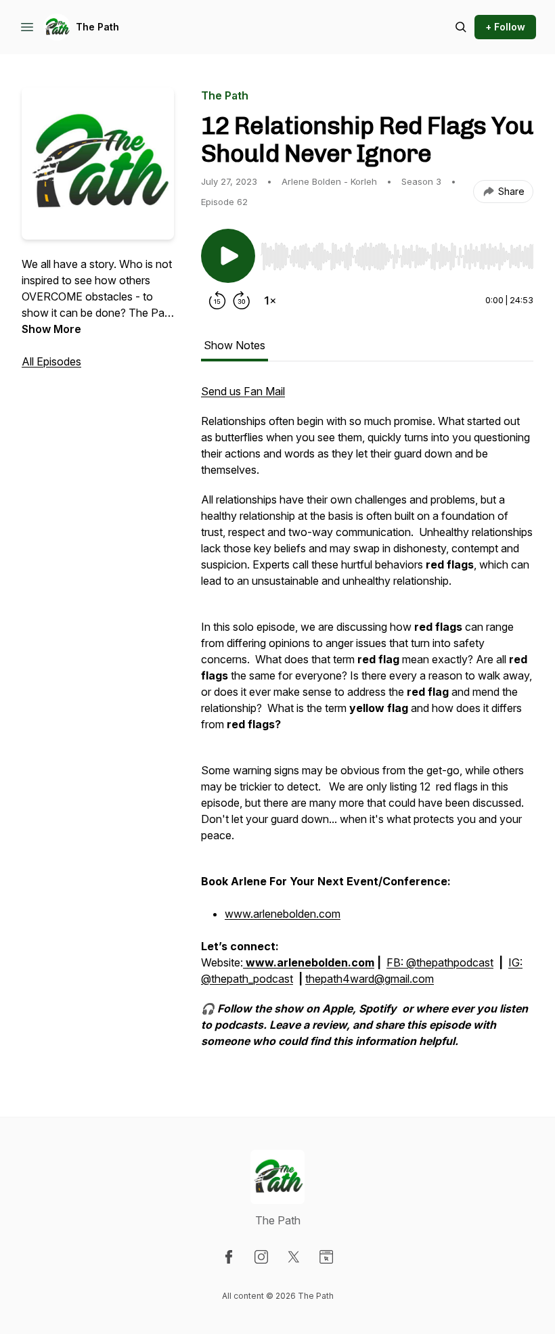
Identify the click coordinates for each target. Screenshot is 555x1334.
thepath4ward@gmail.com (369, 978)
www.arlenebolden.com (282, 913)
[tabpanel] (367, 723)
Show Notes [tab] (234, 345)
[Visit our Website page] (326, 1257)
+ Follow (505, 26)
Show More (51, 329)
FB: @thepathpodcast (439, 962)
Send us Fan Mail (243, 391)
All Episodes (51, 361)
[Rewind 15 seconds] (217, 300)
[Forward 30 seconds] (241, 300)
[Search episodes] (461, 27)
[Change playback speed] (270, 300)
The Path (97, 26)
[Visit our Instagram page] (261, 1257)
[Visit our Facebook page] (229, 1257)
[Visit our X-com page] (294, 1257)
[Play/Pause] (228, 256)
